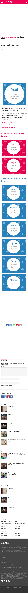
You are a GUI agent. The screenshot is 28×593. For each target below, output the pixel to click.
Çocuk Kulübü (17, 526)
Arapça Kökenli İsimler (8, 127)
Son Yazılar (4, 404)
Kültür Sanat (3, 531)
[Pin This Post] (17, 325)
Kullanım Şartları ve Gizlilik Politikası (14, 575)
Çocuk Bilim (3, 528)
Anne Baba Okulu (4, 519)
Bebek (16, 521)
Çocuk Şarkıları (18, 528)
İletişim (20, 587)
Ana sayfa (4, 37)
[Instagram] (11, 396)
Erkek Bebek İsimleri (8, 125)
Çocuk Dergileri (18, 531)
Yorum (3, 366)
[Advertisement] (14, 19)
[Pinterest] (8, 396)
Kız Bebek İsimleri (7, 122)
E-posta (3, 381)
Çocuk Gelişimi (18, 519)
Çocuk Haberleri (5, 451)
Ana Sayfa (8, 587)
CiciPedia (3, 526)
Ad (2, 376)
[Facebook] (2, 396)
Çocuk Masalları (4, 530)
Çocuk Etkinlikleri (5, 485)
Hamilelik (2, 524)
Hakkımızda (14, 587)
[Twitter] (5, 396)
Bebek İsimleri (12, 37)
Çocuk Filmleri (3, 533)
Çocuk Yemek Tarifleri (5, 521)
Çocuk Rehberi (18, 535)
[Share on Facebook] (7, 325)
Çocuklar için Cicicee (19, 524)
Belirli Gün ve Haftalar (19, 530)
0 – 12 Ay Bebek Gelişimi (6, 523)
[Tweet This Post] (10, 325)
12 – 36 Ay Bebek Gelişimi (20, 523)
